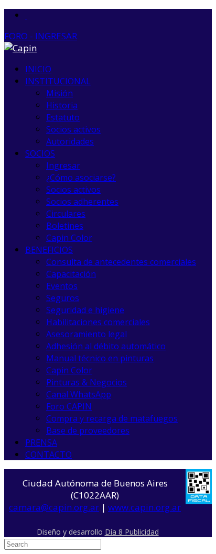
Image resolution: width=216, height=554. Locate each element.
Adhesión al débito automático (106, 346)
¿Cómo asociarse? (81, 177)
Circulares (65, 213)
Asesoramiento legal (86, 334)
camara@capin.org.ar (54, 507)
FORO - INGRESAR (40, 36)
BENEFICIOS (49, 250)
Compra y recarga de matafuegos (112, 418)
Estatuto (63, 117)
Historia (62, 105)
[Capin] (20, 48)
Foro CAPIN (69, 406)
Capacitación (71, 274)
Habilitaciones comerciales (98, 322)
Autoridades (70, 141)
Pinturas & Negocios (86, 382)
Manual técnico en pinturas (100, 358)
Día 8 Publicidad (132, 532)
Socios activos (73, 129)
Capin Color (69, 237)
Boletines (64, 225)
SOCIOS (40, 153)
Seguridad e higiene (85, 310)
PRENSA (41, 442)
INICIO (38, 69)
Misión (59, 93)
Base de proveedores (87, 430)
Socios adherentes (82, 201)
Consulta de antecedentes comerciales (121, 262)
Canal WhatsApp (78, 394)
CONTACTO (48, 454)
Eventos (62, 286)
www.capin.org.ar (144, 507)
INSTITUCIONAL (58, 81)
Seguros (62, 298)
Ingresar (63, 165)
